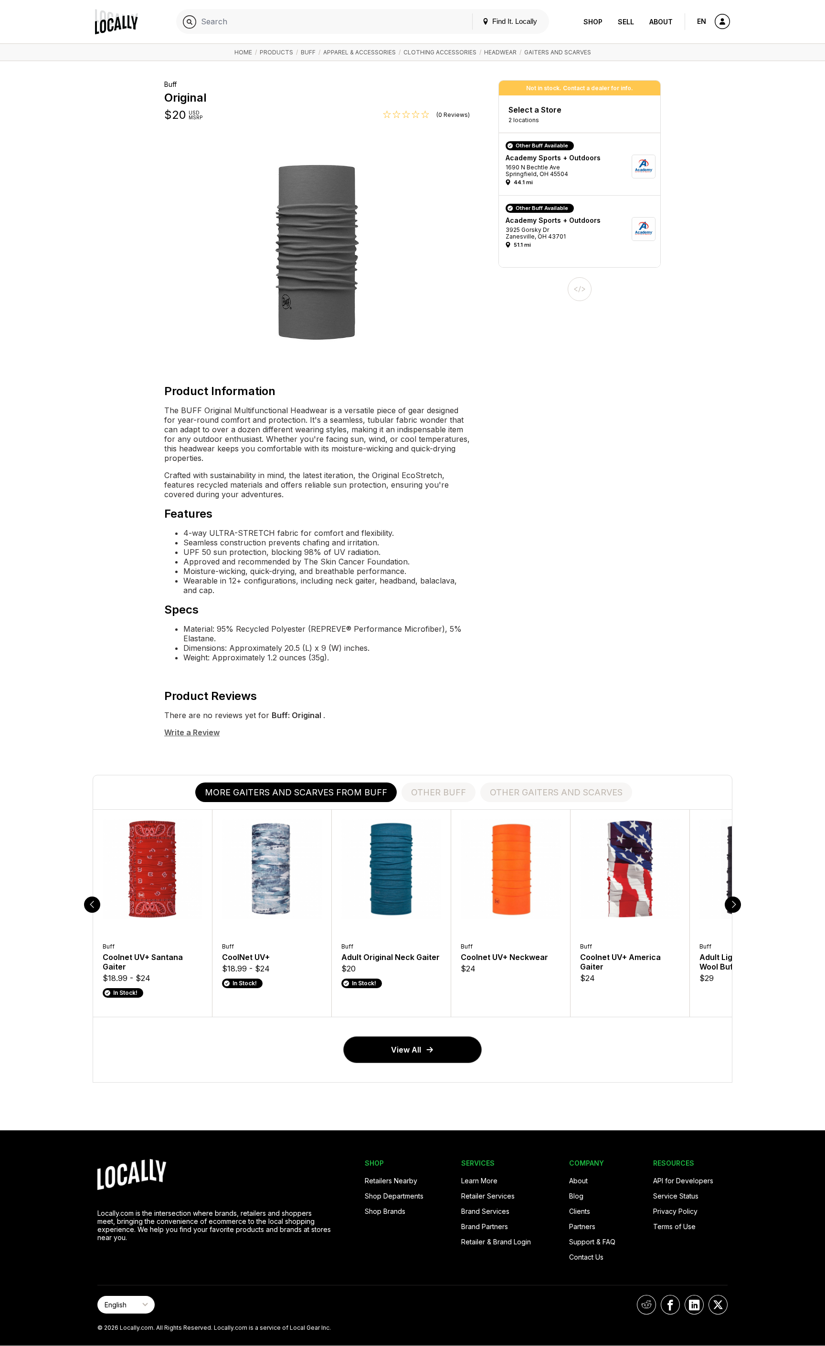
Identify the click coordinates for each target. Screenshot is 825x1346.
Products (276, 52)
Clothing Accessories (439, 52)
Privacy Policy (675, 1211)
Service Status (675, 1196)
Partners (582, 1226)
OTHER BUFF (438, 792)
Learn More (479, 1181)
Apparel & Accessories (359, 52)
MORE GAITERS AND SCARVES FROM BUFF (296, 792)
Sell (626, 22)
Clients (579, 1211)
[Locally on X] (718, 1305)
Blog (576, 1196)
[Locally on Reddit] (646, 1305)
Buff (308, 52)
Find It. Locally (513, 21)
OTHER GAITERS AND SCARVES (556, 792)
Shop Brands (385, 1211)
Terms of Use (674, 1226)
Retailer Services (488, 1196)
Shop (593, 22)
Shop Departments (394, 1196)
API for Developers (683, 1181)
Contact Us (586, 1257)
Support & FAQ (592, 1242)
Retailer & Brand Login (496, 1242)
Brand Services (485, 1211)
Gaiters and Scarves (557, 52)
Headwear (500, 52)
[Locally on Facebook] (670, 1305)
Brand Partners (484, 1226)
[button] (583, 166)
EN (701, 21)
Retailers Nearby (391, 1181)
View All (406, 1049)
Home (243, 52)
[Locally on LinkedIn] (694, 1305)
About (661, 22)
